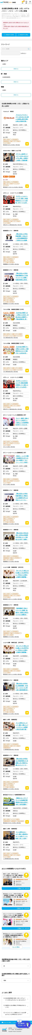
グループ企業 (11, 1029)
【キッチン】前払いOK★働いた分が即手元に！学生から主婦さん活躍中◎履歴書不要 (22, 574)
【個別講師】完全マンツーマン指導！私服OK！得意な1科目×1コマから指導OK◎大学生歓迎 (22, 612)
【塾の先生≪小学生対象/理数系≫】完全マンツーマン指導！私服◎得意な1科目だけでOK (22, 277)
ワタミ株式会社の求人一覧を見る (10, 337)
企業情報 (10, 1028)
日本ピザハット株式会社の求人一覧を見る (12, 224)
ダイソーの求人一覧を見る (9, 446)
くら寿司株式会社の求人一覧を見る (11, 749)
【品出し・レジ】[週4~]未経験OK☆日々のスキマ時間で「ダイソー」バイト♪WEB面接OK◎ (22, 459)
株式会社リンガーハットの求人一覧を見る (12, 599)
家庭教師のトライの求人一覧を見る (11, 264)
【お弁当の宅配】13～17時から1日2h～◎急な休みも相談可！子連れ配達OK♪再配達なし (22, 316)
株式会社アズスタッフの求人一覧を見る (12, 822)
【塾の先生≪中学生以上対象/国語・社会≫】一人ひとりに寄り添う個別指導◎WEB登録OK (22, 687)
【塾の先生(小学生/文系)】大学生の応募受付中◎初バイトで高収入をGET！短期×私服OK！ (22, 536)
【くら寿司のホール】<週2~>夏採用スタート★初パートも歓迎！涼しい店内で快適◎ (22, 835)
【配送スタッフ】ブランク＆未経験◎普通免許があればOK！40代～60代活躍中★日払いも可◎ (22, 801)
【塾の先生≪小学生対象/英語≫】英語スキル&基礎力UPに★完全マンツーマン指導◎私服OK (22, 497)
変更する (16, 68)
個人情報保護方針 (18, 1029)
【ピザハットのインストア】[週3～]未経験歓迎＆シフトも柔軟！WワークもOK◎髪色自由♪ (22, 200)
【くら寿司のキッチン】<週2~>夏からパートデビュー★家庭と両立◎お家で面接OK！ (22, 726)
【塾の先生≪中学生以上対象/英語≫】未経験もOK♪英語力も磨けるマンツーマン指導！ (22, 762)
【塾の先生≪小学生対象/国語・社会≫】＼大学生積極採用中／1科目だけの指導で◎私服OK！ (22, 237)
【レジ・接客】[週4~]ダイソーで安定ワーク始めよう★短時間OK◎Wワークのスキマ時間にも (22, 422)
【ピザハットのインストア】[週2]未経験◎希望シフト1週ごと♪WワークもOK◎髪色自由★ (22, 384)
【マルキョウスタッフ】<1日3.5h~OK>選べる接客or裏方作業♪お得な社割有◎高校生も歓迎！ (22, 118)
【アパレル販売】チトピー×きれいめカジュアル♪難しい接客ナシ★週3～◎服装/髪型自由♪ (22, 157)
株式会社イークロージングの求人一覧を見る (13, 187)
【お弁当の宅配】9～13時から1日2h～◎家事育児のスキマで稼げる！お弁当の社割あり (22, 350)
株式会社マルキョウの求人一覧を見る (11, 144)
